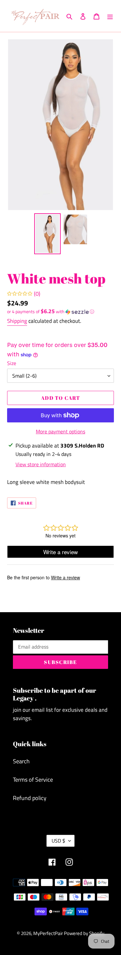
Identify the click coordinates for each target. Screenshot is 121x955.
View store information (40, 464)
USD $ (58, 840)
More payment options (60, 431)
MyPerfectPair (48, 933)
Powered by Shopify (84, 933)
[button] (50, 311)
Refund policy (29, 798)
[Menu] (110, 16)
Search (21, 761)
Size (11, 363)
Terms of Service (33, 779)
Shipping (17, 321)
